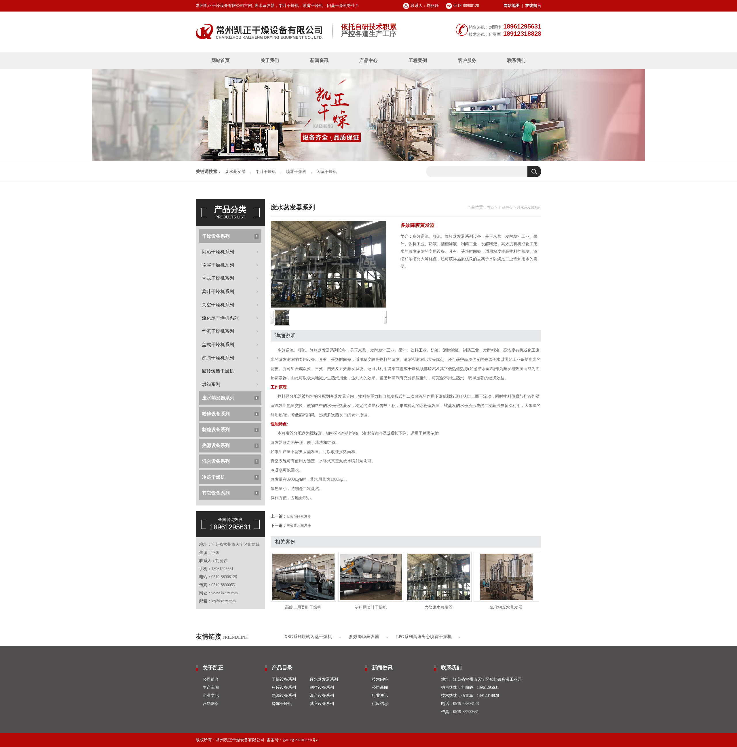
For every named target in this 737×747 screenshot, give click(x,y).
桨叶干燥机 (266, 171)
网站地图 (512, 5)
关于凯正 (213, 668)
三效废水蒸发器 (299, 526)
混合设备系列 (216, 461)
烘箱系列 (211, 384)
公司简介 (211, 679)
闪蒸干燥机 (327, 171)
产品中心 (368, 60)
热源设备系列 (216, 445)
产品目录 (282, 668)
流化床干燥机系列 (220, 318)
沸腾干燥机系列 (218, 357)
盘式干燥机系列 (218, 344)
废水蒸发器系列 (218, 397)
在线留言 (533, 5)
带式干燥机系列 (218, 278)
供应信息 (380, 703)
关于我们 (270, 60)
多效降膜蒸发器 (364, 636)
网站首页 (220, 60)
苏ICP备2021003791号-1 (301, 740)
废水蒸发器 (235, 171)
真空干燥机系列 (218, 304)
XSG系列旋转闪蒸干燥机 (308, 636)
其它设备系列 (216, 493)
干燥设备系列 (216, 236)
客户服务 (467, 60)
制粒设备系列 (216, 429)
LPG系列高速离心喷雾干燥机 (424, 636)
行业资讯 (380, 695)
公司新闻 (380, 687)
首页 (490, 207)
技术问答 (380, 679)
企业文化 (211, 695)
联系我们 (516, 60)
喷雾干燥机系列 (218, 265)
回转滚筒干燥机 (218, 371)
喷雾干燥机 (296, 171)
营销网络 (211, 703)
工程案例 (418, 60)
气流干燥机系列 (218, 331)
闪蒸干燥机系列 (218, 251)
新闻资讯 (319, 60)
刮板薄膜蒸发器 (299, 516)
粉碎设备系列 (216, 413)
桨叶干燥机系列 (218, 291)
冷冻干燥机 (213, 477)
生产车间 (211, 687)
